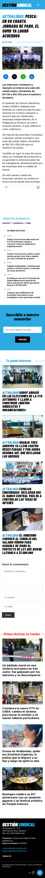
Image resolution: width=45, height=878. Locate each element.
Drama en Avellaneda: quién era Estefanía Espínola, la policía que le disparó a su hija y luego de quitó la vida (21, 756)
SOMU (28, 223)
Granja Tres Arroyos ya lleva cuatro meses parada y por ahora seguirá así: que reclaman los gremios (23, 256)
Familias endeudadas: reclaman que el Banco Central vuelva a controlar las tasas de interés (23, 268)
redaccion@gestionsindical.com (14, 851)
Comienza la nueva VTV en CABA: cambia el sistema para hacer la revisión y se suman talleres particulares (20, 713)
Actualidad (12, 16)
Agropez (6, 223)
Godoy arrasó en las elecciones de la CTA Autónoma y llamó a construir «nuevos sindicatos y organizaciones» (23, 242)
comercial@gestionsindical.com (14, 848)
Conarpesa (18, 223)
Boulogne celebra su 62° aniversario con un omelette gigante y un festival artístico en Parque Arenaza (22, 799)
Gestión (17, 5)
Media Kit (7, 856)
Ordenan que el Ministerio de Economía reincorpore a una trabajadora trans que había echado (23, 295)
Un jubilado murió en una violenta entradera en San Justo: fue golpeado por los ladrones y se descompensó (21, 670)
